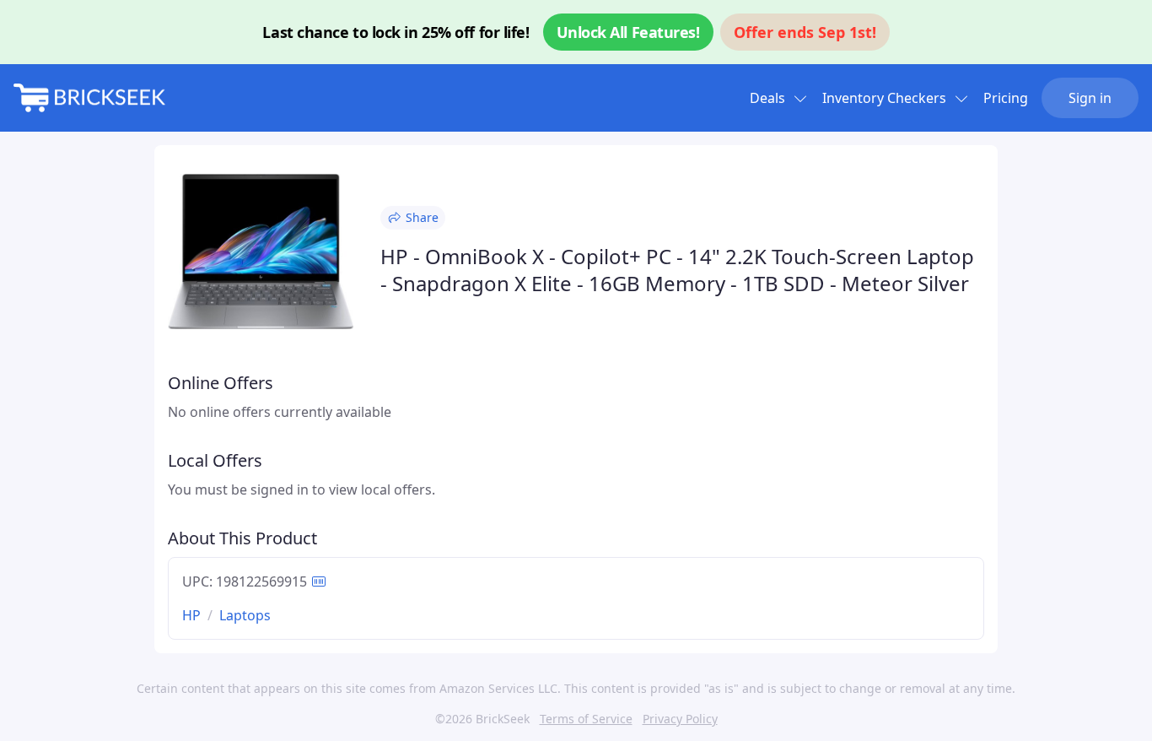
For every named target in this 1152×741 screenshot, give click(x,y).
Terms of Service (586, 719)
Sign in (1090, 98)
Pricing (1005, 98)
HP (191, 615)
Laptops (245, 615)
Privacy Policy (680, 719)
